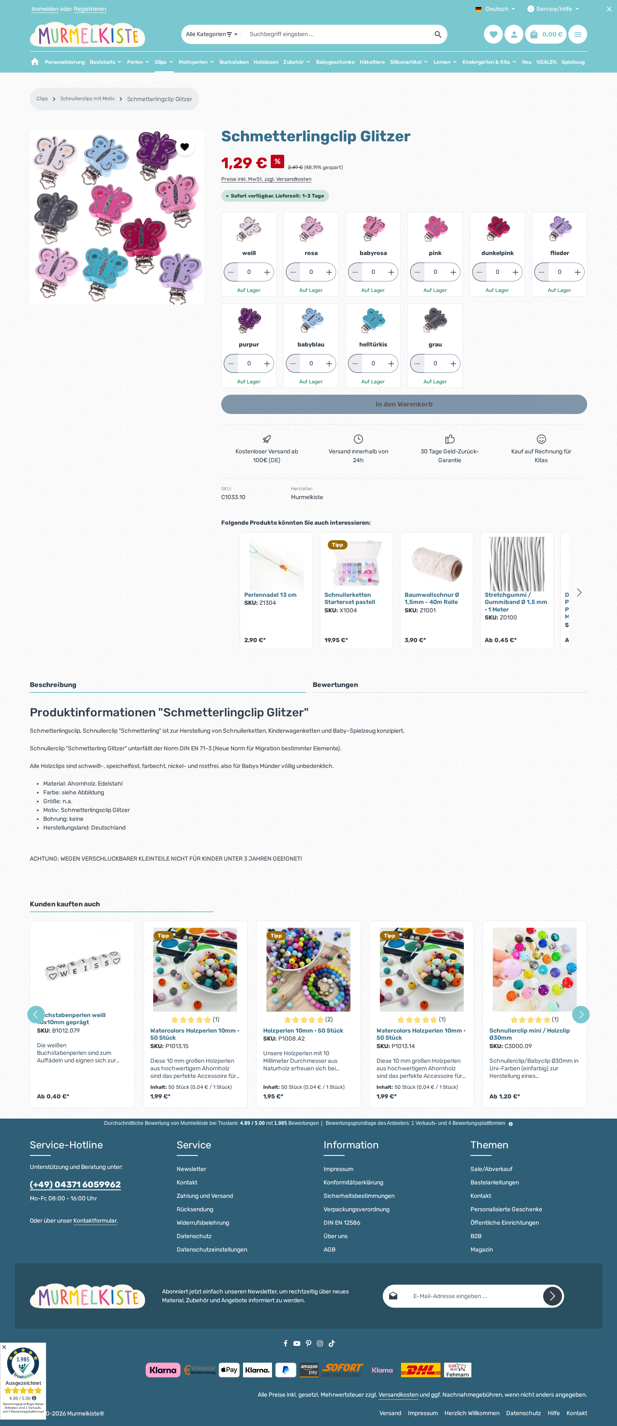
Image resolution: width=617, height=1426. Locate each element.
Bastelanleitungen (495, 1182)
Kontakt (187, 1182)
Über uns (336, 1236)
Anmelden (44, 9)
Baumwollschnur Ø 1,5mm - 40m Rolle (432, 598)
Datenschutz (194, 1236)
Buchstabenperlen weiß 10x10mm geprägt (71, 1019)
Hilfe (554, 1413)
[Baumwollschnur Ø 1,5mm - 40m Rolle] (437, 564)
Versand (390, 1413)
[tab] (168, 685)
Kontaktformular (95, 1220)
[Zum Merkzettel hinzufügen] (184, 146)
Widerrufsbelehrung (203, 1222)
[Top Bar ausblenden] (609, 9)
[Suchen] (438, 34)
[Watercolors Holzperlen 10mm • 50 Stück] (195, 970)
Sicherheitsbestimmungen (359, 1196)
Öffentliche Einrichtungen (505, 1222)
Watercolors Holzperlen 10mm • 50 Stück (194, 1034)
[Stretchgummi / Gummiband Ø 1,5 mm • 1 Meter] (517, 564)
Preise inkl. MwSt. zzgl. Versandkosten (266, 179)
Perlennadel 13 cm (270, 595)
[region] (117, 217)
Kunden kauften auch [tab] (65, 904)
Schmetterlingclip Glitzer (159, 99)
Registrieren (90, 9)
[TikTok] (331, 1343)
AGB (329, 1249)
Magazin (482, 1249)
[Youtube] (297, 1343)
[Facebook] (286, 1343)
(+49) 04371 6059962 (75, 1184)
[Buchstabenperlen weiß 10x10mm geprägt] (82, 970)
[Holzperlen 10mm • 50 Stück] (308, 970)
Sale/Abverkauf (491, 1169)
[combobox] (335, 34)
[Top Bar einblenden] (577, 34)
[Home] (34, 62)
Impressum (338, 1169)
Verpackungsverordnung (357, 1209)
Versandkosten (398, 1394)
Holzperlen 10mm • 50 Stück (303, 1030)
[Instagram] (320, 1343)
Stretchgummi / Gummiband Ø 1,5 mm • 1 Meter (516, 602)
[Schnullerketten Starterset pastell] (356, 564)
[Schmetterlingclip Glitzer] (117, 217)
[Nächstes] (581, 1014)
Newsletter (191, 1169)
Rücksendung (195, 1209)
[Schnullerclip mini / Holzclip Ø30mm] (534, 970)
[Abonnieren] (552, 1296)
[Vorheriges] (36, 1014)
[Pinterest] (309, 1343)
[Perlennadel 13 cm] (276, 564)
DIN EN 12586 (342, 1222)
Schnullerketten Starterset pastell (349, 598)
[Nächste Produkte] (579, 592)
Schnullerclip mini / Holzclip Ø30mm (529, 1034)
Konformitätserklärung (353, 1182)
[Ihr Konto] (514, 34)
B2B (476, 1236)
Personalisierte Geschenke (506, 1209)
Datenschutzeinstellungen (212, 1249)
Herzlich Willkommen (471, 1413)
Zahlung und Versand (205, 1196)
